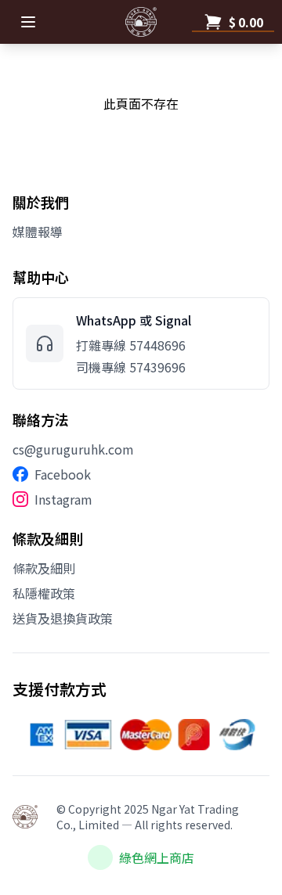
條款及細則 (44, 568)
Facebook (62, 474)
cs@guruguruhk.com (73, 449)
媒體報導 (38, 231)
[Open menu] (28, 22)
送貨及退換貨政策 (63, 618)
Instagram (63, 499)
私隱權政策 (44, 593)
